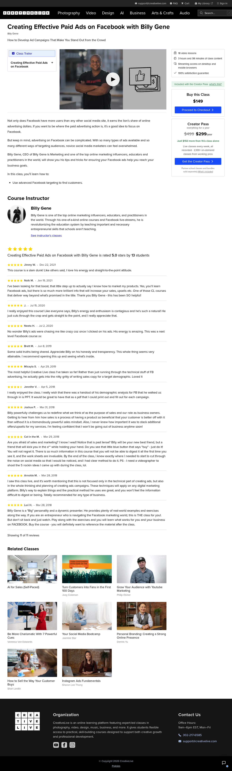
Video (91, 13)
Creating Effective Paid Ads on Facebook (29, 65)
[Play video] (113, 79)
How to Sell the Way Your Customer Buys (31, 683)
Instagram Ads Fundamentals (81, 681)
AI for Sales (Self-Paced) (23, 587)
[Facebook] (64, 745)
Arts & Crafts (163, 13)
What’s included (205, 171)
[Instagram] (72, 745)
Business (138, 13)
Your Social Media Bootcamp (81, 634)
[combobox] (215, 13)
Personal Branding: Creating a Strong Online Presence (141, 636)
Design (108, 13)
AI (122, 13)
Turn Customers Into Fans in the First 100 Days (86, 589)
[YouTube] (56, 745)
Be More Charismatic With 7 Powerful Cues (32, 636)
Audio (185, 13)
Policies (116, 766)
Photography (69, 13)
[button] (224, 763)
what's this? (215, 84)
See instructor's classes (46, 235)
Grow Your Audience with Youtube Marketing (139, 589)
